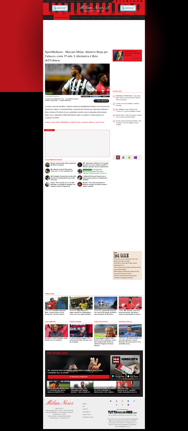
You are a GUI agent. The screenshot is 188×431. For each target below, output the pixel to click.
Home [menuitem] (50, 17)
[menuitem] (45, 17)
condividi (94, 96)
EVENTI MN (55, 1)
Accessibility (86, 411)
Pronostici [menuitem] (126, 17)
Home (48, 1)
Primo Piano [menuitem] (75, 17)
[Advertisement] (127, 173)
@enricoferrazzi (65, 100)
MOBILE (105, 1)
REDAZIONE (71, 1)
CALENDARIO (90, 1)
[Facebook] (116, 1)
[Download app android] (137, 1)
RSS (84, 406)
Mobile (85, 403)
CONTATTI (98, 1)
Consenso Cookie (88, 417)
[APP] (118, 157)
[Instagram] (123, 1)
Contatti (85, 409)
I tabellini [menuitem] (108, 17)
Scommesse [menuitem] (117, 17)
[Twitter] (120, 1)
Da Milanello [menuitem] (85, 17)
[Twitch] (130, 1)
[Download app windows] (141, 1)
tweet (104, 96)
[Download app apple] (134, 1)
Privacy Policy (87, 414)
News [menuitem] (93, 17)
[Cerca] (142, 17)
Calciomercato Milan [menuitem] (61, 17)
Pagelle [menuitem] (99, 17)
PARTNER (63, 1)
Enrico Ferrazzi (51, 100)
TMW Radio (80, 1)
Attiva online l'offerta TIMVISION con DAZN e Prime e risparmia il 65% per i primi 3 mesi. (75, 122)
